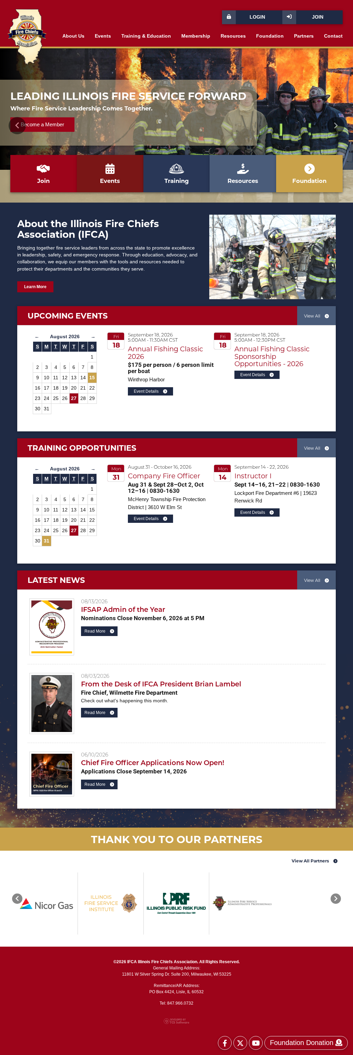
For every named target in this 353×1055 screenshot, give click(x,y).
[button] (17, 125)
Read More (95, 631)
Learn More (35, 286)
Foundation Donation (302, 1042)
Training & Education (146, 36)
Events (103, 36)
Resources (233, 36)
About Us (73, 36)
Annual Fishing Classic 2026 (165, 352)
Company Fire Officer (164, 475)
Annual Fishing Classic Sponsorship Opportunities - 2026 (272, 356)
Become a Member (42, 124)
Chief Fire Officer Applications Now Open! (152, 762)
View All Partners (311, 860)
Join (317, 17)
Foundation (270, 36)
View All (312, 316)
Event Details (147, 391)
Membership (195, 36)
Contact (333, 36)
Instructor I (253, 475)
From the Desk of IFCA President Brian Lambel (161, 683)
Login (257, 17)
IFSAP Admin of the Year (123, 609)
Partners (304, 36)
